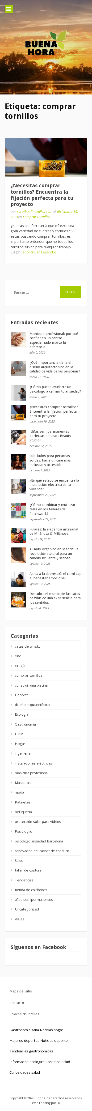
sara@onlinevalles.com (34, 211)
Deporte (22, 694)
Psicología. (23, 831)
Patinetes (23, 802)
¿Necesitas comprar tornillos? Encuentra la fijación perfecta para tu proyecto (42, 195)
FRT (59, 1103)
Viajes (20, 919)
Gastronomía (25, 724)
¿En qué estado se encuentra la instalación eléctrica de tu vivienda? (54, 484)
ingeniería (22, 753)
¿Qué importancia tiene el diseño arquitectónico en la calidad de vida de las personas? (54, 367)
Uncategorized (27, 909)
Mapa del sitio (20, 991)
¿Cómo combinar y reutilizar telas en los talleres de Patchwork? (52, 509)
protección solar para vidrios (38, 821)
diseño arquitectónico (32, 704)
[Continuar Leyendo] (39, 252)
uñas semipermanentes (34, 899)
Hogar (20, 743)
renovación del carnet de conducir (42, 850)
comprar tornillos (36, 216)
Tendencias (24, 880)
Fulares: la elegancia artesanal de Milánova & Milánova (53, 531)
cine (18, 656)
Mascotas (23, 782)
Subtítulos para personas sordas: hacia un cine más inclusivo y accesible (50, 460)
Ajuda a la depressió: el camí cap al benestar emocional (55, 576)
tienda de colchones (31, 889)
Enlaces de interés (24, 1014)
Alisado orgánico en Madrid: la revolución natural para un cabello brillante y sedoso (53, 553)
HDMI (20, 733)
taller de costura (28, 870)
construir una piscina (31, 685)
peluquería (23, 811)
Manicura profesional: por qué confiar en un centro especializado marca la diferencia (53, 340)
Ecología (21, 714)
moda (19, 792)
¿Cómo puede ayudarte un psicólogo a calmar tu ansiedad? (55, 389)
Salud (19, 860)
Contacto (16, 1002)
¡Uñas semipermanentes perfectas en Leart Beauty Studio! (50, 436)
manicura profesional (31, 772)
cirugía (20, 665)
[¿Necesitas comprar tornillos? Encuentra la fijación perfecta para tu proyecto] (46, 157)
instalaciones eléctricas (33, 763)
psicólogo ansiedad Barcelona (39, 841)
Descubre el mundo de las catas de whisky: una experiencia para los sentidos (55, 598)
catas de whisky (28, 646)
